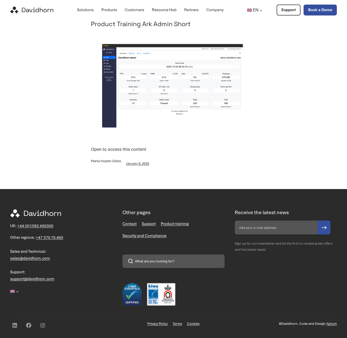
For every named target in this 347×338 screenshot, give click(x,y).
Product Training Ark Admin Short (141, 24)
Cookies (193, 324)
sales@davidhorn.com (30, 258)
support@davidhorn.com (32, 278)
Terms (177, 324)
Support (288, 9)
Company (215, 9)
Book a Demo (320, 9)
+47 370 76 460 (49, 237)
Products (109, 9)
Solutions (85, 9)
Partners (191, 9)
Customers (134, 9)
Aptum (331, 324)
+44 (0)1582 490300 (35, 225)
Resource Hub (164, 9)
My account (269, 11)
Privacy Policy (157, 324)
